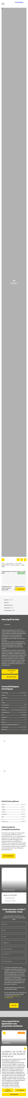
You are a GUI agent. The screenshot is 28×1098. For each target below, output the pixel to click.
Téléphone (6, 942)
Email (4, 936)
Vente (3, 563)
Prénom (5, 924)
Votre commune (7, 949)
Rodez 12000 (18, 563)
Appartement (10, 563)
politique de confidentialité (12, 996)
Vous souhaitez (6, 954)
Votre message (7, 961)
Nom (4, 930)
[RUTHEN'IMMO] (21, 4)
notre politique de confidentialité (11, 1087)
